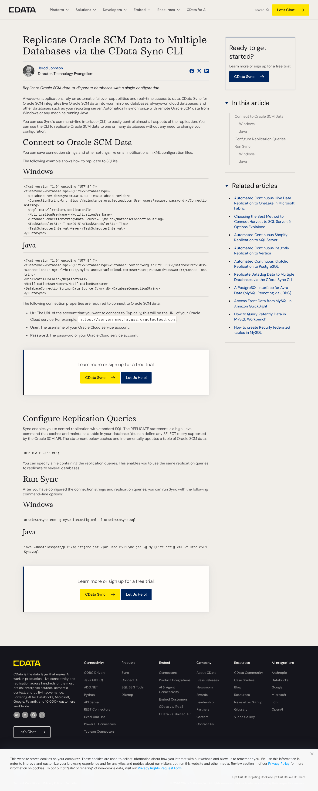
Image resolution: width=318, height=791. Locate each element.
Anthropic (279, 673)
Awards (202, 695)
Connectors (168, 673)
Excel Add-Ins (94, 717)
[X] (25, 715)
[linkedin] (17, 715)
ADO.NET (91, 687)
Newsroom (204, 687)
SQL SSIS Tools (133, 687)
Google (277, 687)
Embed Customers (173, 699)
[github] (33, 715)
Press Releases (207, 680)
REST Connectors (97, 709)
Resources (242, 695)
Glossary (240, 709)
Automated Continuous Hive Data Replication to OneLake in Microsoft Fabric (264, 203)
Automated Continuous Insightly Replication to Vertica (261, 251)
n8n (274, 702)
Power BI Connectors (100, 724)
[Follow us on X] (199, 71)
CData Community (248, 673)
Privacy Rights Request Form (160, 768)
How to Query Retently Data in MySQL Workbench (260, 317)
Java (243, 131)
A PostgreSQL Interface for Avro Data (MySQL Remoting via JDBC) (262, 290)
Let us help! (136, 377)
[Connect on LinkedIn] (206, 71)
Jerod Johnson (50, 68)
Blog (237, 687)
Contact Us (205, 724)
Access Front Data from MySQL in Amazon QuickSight (262, 304)
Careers (202, 717)
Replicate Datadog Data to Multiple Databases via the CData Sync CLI (264, 277)
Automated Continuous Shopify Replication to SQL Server (261, 237)
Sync (125, 673)
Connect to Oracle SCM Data (259, 116)
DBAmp (127, 695)
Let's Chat (285, 9)
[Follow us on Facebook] (191, 71)
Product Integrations (174, 680)
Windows (247, 123)
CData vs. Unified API (175, 714)
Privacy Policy (279, 763)
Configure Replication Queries (260, 139)
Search (259, 10)
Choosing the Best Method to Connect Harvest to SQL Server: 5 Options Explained (262, 221)
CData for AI (196, 9)
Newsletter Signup (248, 702)
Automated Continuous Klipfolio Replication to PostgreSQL (261, 264)
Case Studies (244, 680)
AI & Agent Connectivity (169, 689)
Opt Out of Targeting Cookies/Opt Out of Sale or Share (268, 777)
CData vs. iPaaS (171, 706)
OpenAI (277, 709)
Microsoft (279, 695)
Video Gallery (244, 717)
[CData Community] (42, 715)
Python (89, 695)
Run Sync (242, 146)
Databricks (280, 680)
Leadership (205, 702)
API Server (91, 702)
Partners (202, 709)
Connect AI (130, 680)
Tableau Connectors (99, 731)
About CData (206, 673)
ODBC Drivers (94, 673)
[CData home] (26, 10)
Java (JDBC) (93, 680)
